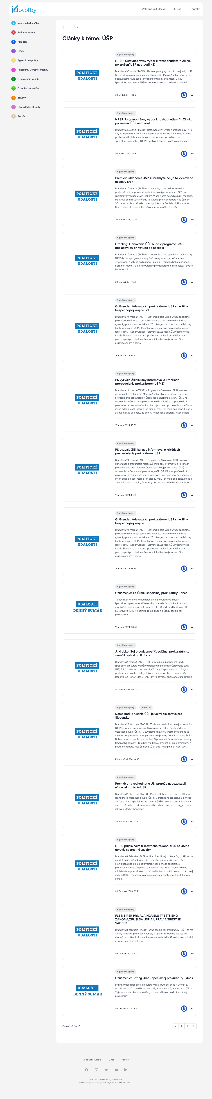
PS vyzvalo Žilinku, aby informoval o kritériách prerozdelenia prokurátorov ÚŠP (147, 451)
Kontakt (195, 9)
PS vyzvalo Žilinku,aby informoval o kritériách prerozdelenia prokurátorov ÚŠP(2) (147, 381)
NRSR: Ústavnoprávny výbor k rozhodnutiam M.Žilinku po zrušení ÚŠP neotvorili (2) (153, 62)
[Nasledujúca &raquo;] (194, 1026)
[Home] (65, 27)
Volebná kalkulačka (153, 9)
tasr (192, 95)
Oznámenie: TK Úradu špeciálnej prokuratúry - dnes (151, 593)
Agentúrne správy (126, 54)
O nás (177, 9)
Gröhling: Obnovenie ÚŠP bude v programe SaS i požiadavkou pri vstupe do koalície (149, 246)
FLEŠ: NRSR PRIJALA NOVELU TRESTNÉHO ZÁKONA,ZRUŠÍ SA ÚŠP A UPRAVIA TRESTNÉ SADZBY (148, 919)
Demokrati (146, 707)
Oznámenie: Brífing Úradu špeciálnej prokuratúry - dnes (154, 978)
